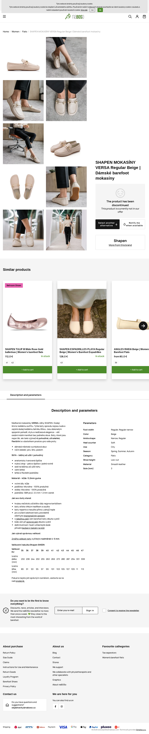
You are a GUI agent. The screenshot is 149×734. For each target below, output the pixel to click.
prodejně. (20, 581)
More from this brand (120, 245)
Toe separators (109, 652)
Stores (56, 662)
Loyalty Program (10, 676)
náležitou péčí (22, 518)
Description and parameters (25, 394)
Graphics (57, 679)
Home (6, 31)
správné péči (32, 521)
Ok (100, 10)
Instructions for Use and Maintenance (20, 667)
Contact (56, 657)
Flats (24, 31)
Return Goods (9, 671)
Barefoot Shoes (10, 681)
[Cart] (144, 16)
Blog (55, 652)
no (92, 10)
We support (58, 667)
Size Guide (8, 657)
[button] (4, 16)
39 (116, 362)
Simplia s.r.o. (141, 729)
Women (15, 31)
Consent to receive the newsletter (123, 610)
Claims (6, 662)
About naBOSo (59, 684)
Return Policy (9, 652)
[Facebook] (55, 706)
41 (7, 362)
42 (12, 362)
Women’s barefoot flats (113, 657)
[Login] (137, 16)
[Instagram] (62, 706)
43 (61, 362)
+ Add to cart (28, 369)
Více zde (84, 10)
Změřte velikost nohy (21, 538)
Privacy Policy (9, 686)
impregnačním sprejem (34, 515)
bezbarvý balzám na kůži (33, 528)
